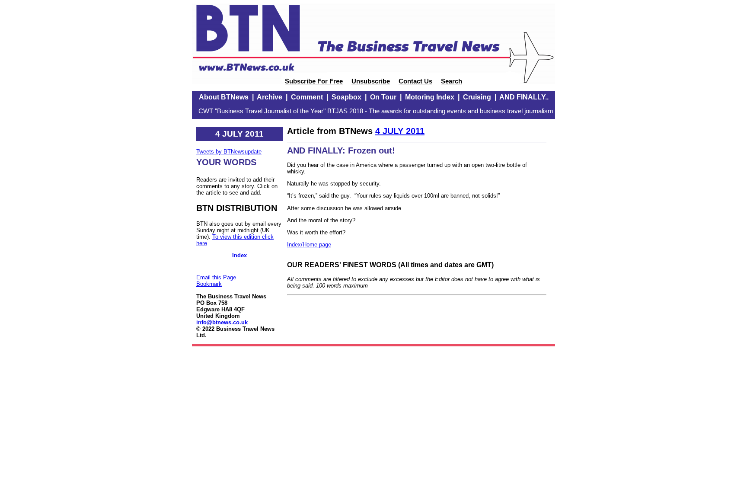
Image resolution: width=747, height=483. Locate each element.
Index (239, 255)
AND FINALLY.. (524, 97)
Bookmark (209, 284)
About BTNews (224, 97)
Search (451, 81)
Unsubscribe (370, 81)
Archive (269, 97)
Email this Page (216, 277)
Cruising (477, 97)
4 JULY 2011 (400, 131)
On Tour (383, 97)
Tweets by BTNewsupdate (229, 151)
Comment (307, 97)
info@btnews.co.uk (222, 322)
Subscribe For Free (314, 81)
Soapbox (346, 97)
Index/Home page (309, 244)
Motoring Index (429, 97)
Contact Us (415, 81)
